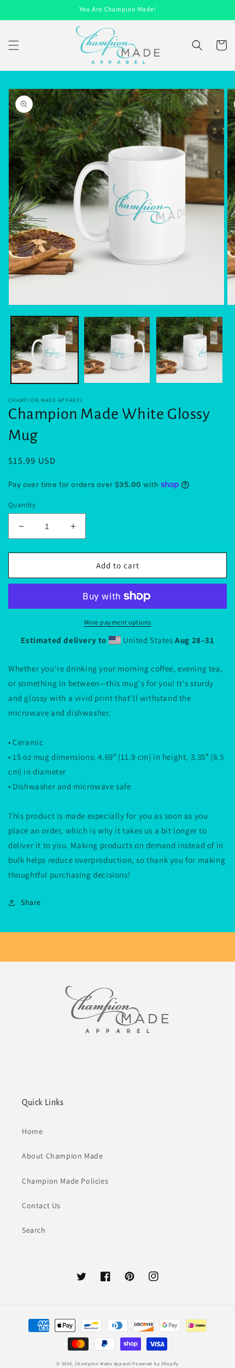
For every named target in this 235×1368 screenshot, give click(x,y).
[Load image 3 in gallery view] (189, 349)
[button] (14, 45)
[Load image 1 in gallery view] (44, 349)
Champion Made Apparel (103, 1363)
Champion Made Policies (65, 1181)
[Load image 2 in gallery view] (117, 349)
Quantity (22, 504)
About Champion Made (62, 1156)
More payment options (117, 622)
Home (32, 1131)
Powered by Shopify (155, 1363)
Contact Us (41, 1205)
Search (34, 1230)
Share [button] (31, 902)
